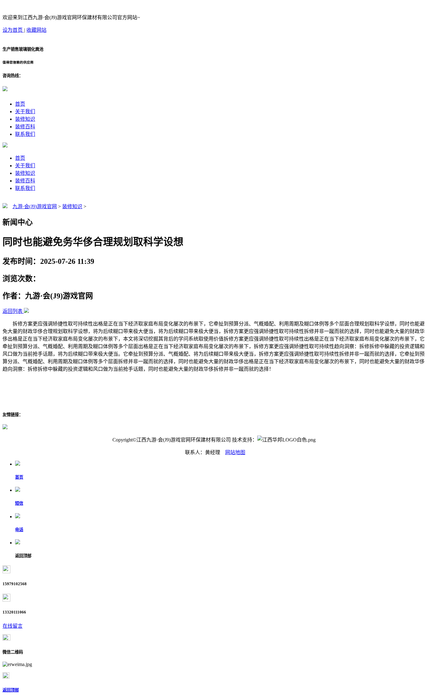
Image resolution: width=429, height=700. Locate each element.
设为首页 (13, 30)
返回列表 (13, 311)
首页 (20, 104)
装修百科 (25, 126)
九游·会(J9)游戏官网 (35, 206)
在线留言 (13, 626)
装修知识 (25, 119)
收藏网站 (36, 30)
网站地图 (235, 452)
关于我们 (25, 111)
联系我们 (25, 134)
